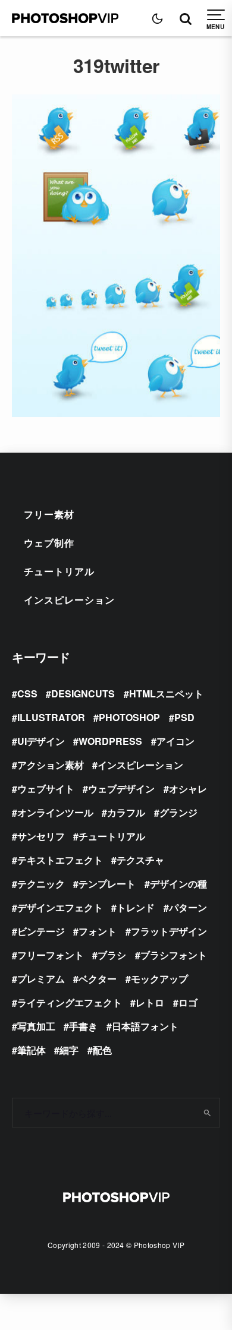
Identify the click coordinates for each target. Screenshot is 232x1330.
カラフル (126, 812)
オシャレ (188, 788)
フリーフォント (50, 955)
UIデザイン (41, 741)
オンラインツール (55, 812)
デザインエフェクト (60, 907)
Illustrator (51, 717)
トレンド (136, 907)
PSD (184, 717)
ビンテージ (41, 931)
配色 (102, 1050)
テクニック (41, 883)
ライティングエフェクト (69, 1002)
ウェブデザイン (121, 788)
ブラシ (112, 955)
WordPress (110, 741)
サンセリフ (41, 836)
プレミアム (41, 978)
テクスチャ (140, 860)
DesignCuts (83, 693)
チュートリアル (59, 571)
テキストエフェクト (60, 860)
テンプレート (107, 883)
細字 (69, 1050)
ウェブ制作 (49, 542)
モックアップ (159, 978)
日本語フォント (145, 1026)
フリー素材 (49, 514)
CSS (27, 693)
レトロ (150, 1002)
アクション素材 (50, 765)
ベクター (98, 978)
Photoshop (129, 717)
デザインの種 (178, 883)
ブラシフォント (173, 955)
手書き (83, 1026)
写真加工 (36, 1026)
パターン (188, 907)
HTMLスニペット (166, 693)
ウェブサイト (45, 788)
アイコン (175, 741)
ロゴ (187, 1002)
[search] (207, 1112)
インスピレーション (69, 599)
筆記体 (31, 1050)
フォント (98, 931)
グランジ (178, 812)
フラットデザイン (169, 931)
